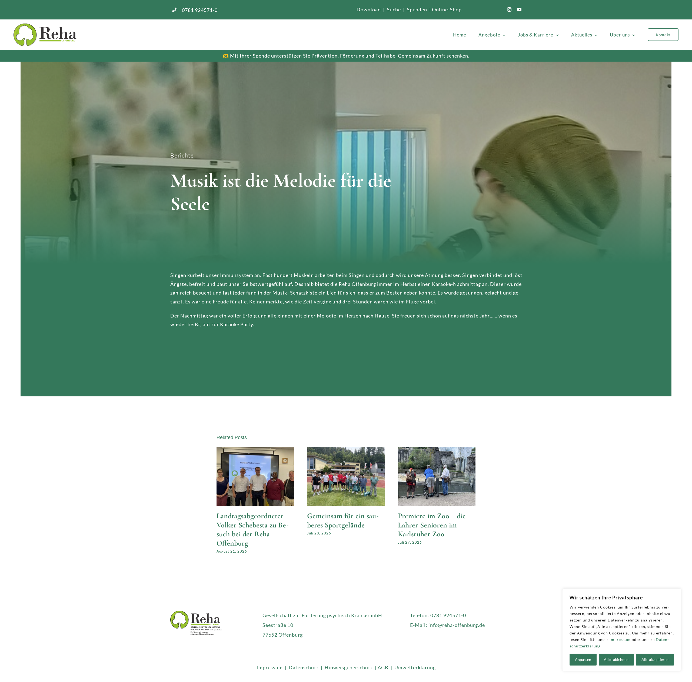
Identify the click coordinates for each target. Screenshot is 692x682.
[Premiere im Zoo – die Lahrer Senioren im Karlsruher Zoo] (437, 450)
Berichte (182, 155)
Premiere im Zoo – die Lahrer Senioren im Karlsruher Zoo (432, 525)
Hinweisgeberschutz (349, 667)
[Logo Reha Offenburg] (97, 34)
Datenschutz (304, 667)
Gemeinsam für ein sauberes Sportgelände (342, 520)
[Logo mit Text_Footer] (196, 613)
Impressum (620, 639)
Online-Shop (447, 9)
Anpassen (583, 659)
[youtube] (519, 9)
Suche (394, 9)
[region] (621, 630)
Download (369, 9)
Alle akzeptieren (654, 659)
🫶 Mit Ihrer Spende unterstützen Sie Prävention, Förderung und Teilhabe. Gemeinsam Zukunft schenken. (346, 56)
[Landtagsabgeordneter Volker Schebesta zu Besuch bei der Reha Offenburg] (255, 450)
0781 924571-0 (200, 10)
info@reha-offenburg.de (456, 625)
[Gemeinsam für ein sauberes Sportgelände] (346, 450)
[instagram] (509, 9)
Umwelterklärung (415, 667)
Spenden (417, 9)
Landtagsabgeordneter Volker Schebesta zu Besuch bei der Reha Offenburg (252, 529)
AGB (383, 667)
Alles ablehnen (616, 659)
